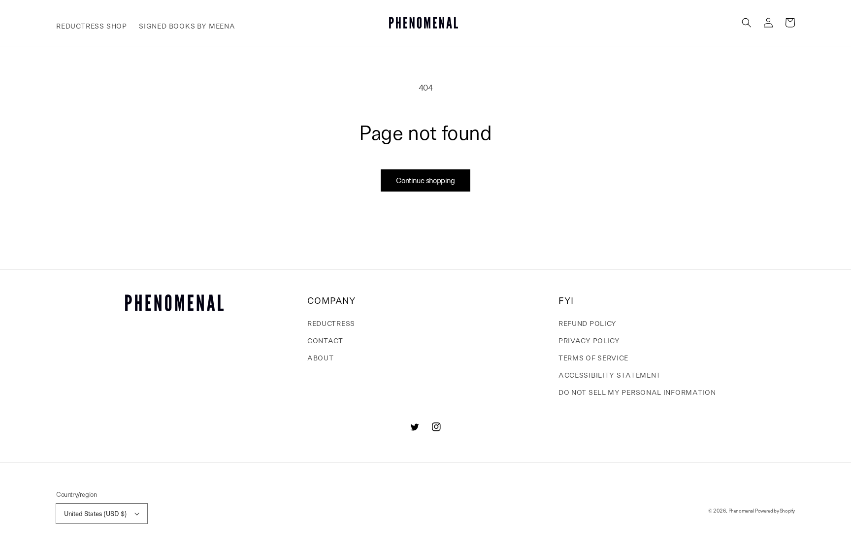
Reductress (331, 323)
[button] (746, 22)
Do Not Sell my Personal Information (637, 392)
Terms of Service (593, 357)
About (320, 357)
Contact (325, 340)
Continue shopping (425, 180)
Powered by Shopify (775, 511)
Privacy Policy (589, 340)
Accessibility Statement (609, 374)
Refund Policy (587, 323)
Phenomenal (741, 511)
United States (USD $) (95, 513)
